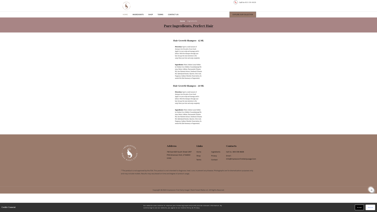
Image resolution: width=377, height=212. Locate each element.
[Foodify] (126, 5)
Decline (370, 207)
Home (125, 14)
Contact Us (173, 14)
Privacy (214, 156)
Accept (359, 207)
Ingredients (138, 14)
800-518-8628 (238, 152)
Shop (150, 14)
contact (214, 160)
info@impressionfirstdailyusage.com (241, 159)
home (182, 21)
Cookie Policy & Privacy (190, 208)
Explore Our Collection (243, 14)
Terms (160, 14)
